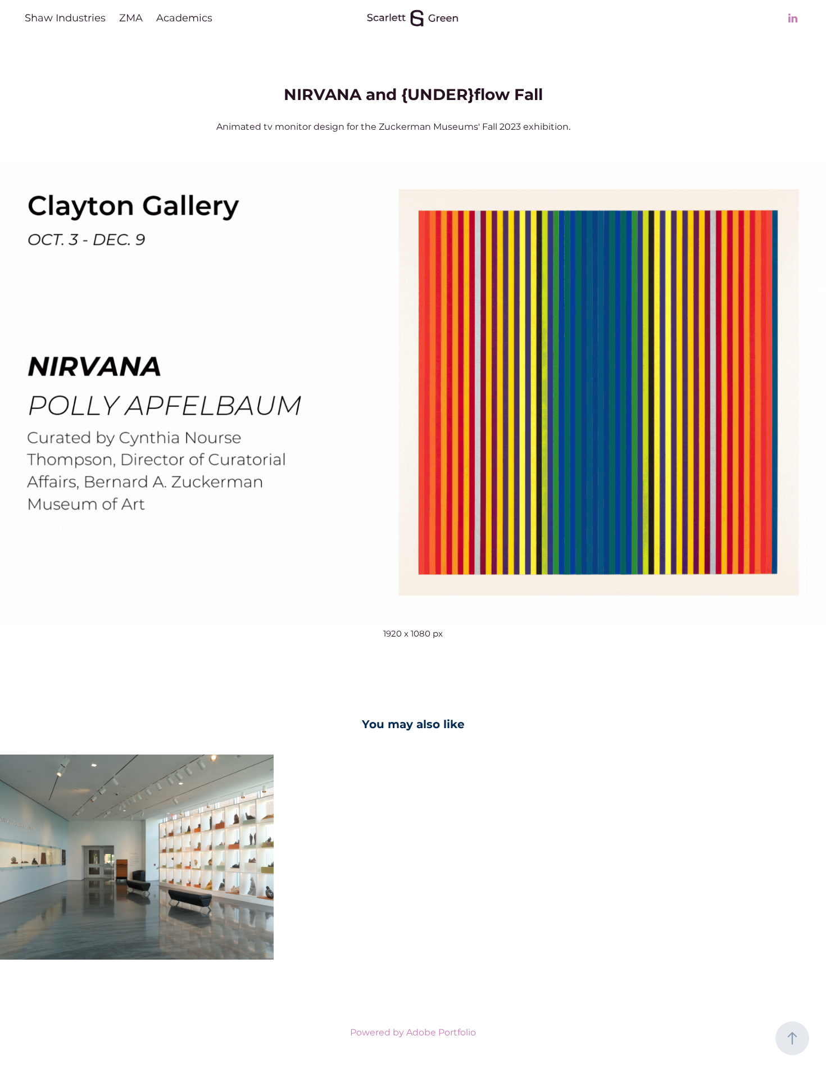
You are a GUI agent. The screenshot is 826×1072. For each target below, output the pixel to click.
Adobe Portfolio (441, 1032)
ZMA (131, 18)
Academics (184, 18)
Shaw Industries (65, 18)
